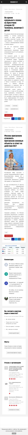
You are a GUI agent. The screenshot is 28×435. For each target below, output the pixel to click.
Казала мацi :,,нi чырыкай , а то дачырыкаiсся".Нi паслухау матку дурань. (16, 284)
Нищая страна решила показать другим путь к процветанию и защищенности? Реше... (15, 275)
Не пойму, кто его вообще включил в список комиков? (16, 291)
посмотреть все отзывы (14, 409)
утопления (8, 105)
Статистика (15, 105)
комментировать (9, 115)
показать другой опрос (14, 333)
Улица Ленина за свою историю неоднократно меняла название (13, 347)
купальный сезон (14, 108)
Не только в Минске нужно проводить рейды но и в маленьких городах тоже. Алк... (16, 266)
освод (7, 108)
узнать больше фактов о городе (14, 352)
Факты (6, 342)
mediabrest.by (14, 2)
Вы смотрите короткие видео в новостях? (12, 312)
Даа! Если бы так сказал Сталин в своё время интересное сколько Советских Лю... (15, 300)
